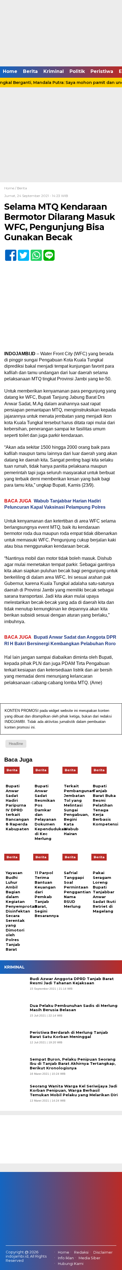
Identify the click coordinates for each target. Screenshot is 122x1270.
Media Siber (89, 1258)
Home (10, 71)
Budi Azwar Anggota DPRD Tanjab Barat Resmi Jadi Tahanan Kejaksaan (72, 981)
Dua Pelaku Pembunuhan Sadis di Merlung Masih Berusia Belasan (73, 1008)
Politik (77, 71)
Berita (30, 71)
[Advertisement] (61, 118)
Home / (10, 188)
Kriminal (53, 71)
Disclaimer (103, 1252)
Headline (16, 744)
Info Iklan (66, 1258)
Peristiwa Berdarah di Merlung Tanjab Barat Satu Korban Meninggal (69, 1034)
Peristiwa (102, 71)
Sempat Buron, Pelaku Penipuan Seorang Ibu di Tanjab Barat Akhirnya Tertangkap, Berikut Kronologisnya (73, 1063)
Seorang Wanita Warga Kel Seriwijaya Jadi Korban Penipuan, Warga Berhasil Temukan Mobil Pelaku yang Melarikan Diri (74, 1090)
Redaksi (81, 1252)
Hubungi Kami (70, 1264)
